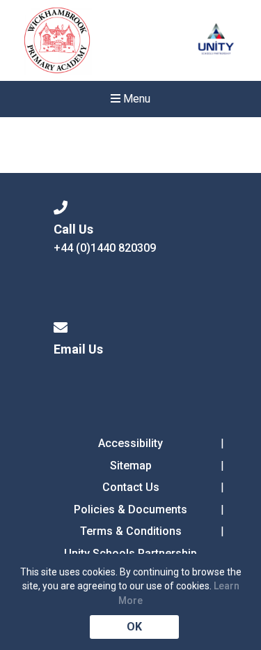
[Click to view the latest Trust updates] (216, 40)
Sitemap (131, 465)
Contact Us (130, 487)
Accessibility (130, 443)
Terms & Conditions (131, 531)
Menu (135, 98)
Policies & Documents (130, 509)
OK (134, 626)
